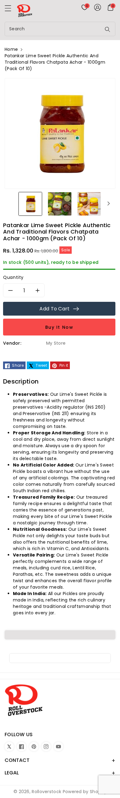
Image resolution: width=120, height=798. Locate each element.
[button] (11, 9)
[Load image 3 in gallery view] (89, 203)
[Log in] (97, 7)
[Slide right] (108, 203)
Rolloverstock (46, 792)
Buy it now (59, 327)
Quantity (13, 277)
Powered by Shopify (84, 792)
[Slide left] (11, 203)
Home (11, 49)
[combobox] (53, 29)
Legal (12, 772)
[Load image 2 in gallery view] (59, 203)
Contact (17, 760)
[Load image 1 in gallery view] (30, 203)
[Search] (107, 29)
